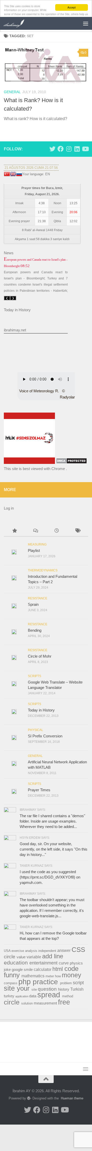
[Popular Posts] (14, 531)
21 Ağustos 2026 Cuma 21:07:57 (31, 168)
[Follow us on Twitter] (52, 149)
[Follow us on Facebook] (60, 149)
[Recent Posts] (56, 531)
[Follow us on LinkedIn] (77, 149)
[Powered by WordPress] (28, 1098)
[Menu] (85, 23)
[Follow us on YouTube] (85, 149)
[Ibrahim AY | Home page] (17, 23)
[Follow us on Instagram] (69, 149)
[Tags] (77, 531)
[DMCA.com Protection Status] (71, 462)
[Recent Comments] (35, 531)
